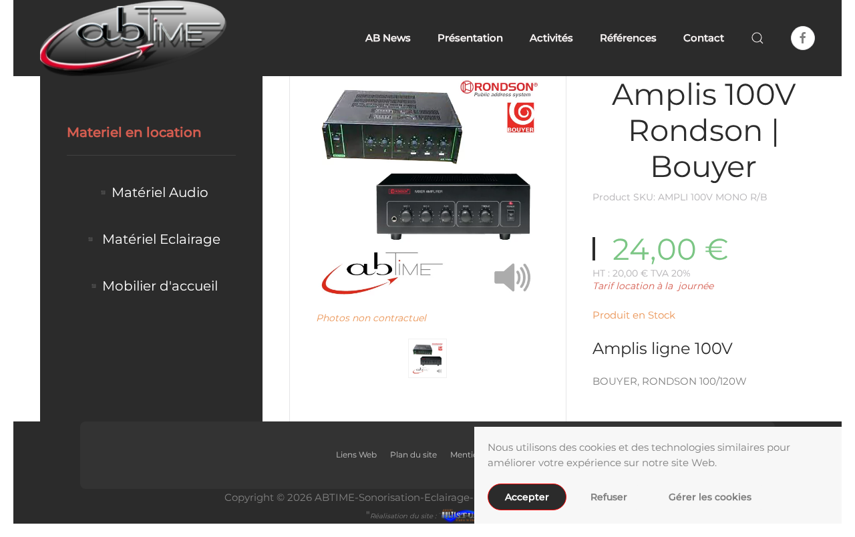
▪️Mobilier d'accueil (152, 286)
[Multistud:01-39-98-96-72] (462, 514)
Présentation (470, 37)
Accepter (527, 497)
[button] (757, 38)
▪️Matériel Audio (151, 192)
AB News (388, 37)
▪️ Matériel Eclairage (151, 239)
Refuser (608, 497)
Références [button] (628, 37)
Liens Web (356, 455)
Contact (703, 37)
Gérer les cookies (710, 497)
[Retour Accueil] (135, 38)
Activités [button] (551, 37)
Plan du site (413, 455)
